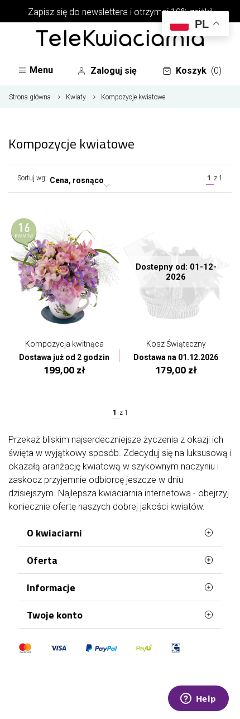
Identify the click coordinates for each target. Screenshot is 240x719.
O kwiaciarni (54, 532)
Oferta (42, 560)
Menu (41, 70)
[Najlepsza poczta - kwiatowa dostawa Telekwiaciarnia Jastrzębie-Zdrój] (120, 39)
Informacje (51, 587)
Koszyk (199, 70)
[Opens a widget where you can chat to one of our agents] (198, 699)
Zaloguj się (113, 70)
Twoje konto (55, 614)
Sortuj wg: (32, 178)
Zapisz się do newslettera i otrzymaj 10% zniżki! (120, 12)
